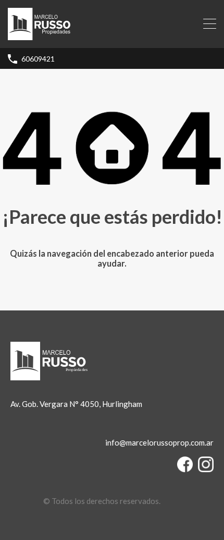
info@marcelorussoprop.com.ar (159, 442)
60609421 (38, 59)
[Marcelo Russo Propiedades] (39, 35)
